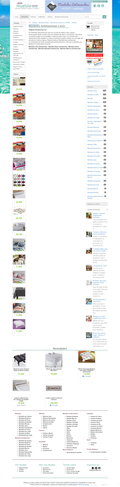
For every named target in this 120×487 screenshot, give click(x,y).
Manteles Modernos (93, 127)
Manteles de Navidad (93, 181)
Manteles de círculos (93, 164)
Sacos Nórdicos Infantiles (74, 452)
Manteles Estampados (94, 106)
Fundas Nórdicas (92, 449)
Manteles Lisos (91, 160)
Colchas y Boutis (48, 433)
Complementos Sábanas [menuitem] (17, 36)
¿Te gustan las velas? (100, 266)
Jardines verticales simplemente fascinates (99, 215)
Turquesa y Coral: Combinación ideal (99, 317)
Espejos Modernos (96, 430)
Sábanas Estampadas (49, 418)
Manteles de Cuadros (93, 156)
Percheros (70, 446)
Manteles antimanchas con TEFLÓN (60, 22)
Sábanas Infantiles (48, 422)
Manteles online (92, 91)
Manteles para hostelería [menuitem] (17, 58)
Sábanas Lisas (47, 416)
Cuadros (93, 436)
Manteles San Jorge (93, 118)
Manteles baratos (92, 114)
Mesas (68, 434)
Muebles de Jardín (72, 426)
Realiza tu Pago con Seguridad (95, 69)
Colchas (42, 430)
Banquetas (70, 438)
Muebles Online (71, 420)
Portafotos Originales (73, 444)
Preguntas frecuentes (72, 473)
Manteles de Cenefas (93, 171)
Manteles (90, 98)
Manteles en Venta (93, 94)
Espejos (92, 434)
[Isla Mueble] (27, 4)
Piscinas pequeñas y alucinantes (99, 300)
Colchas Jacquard (48, 435)
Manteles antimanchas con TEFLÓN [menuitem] (18, 53)
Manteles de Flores (24, 420)
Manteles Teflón (92, 144)
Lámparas (93, 443)
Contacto (21, 471)
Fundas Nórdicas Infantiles (98, 452)
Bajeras (45, 446)
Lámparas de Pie (95, 424)
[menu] (19, 47)
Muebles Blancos (72, 418)
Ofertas (50, 17)
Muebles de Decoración (70, 413)
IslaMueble (41, 17)
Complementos (47, 424)
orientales (75, 424)
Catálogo (34, 22)
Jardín (92, 444)
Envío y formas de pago (93, 72)
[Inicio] (31, 22)
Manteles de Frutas (93, 185)
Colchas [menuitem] (15, 42)
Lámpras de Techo (96, 416)
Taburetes (70, 440)
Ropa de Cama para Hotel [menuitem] (17, 67)
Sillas (68, 428)
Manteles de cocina (93, 110)
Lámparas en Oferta (96, 426)
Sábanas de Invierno (49, 420)
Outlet (89, 440)
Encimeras (46, 448)
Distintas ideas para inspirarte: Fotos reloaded (99, 282)
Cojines (45, 427)
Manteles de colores (93, 152)
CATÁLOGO (24, 17)
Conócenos (46, 468)
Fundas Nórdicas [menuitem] (18, 40)
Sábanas (42, 413)
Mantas (45, 426)
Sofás (68, 432)
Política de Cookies (48, 473)
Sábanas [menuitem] (15, 29)
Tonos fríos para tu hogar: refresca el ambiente (99, 335)
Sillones (69, 430)
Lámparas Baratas (95, 428)
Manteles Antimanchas (61, 17)
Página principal (23, 468)
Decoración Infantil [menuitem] (18, 64)
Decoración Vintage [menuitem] (19, 62)
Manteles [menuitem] (16, 49)
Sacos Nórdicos (68, 450)
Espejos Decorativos (96, 432)
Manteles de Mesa (44, 22)
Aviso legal (46, 471)
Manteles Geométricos (94, 148)
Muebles (69, 424)
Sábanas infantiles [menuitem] (15, 32)
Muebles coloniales (72, 422)
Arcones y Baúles (72, 448)
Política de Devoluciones (93, 81)
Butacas (69, 436)
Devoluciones (70, 469)
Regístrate (90, 35)
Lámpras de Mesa (95, 418)
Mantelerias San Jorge (25, 435)
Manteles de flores (92, 192)
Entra (96, 35)
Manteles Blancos (92, 189)
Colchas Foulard (47, 437)
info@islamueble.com (99, 1)
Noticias (33, 17)
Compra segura (71, 468)
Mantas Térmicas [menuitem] (18, 44)
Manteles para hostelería (94, 141)
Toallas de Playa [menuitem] (18, 26)
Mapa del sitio (46, 469)
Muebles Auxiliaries (72, 416)
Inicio (16, 17)
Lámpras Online (95, 422)
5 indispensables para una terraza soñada (100, 250)
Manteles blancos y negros (95, 167)
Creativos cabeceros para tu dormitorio (99, 233)
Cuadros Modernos (72, 442)
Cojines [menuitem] (15, 47)
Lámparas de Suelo (96, 420)
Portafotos (93, 438)
